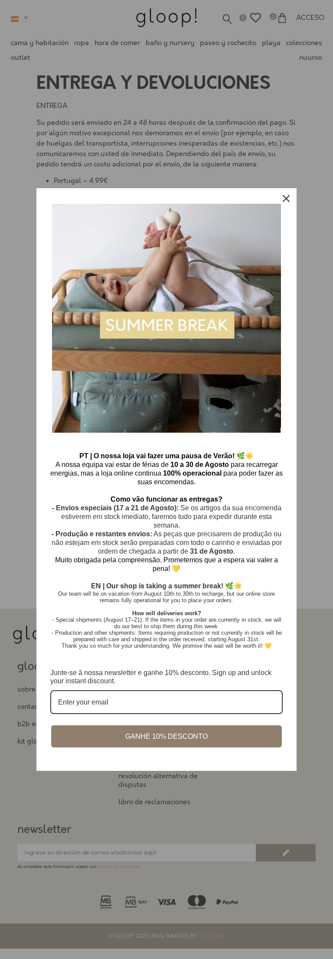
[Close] (286, 198)
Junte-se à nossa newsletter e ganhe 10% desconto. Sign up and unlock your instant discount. (160, 677)
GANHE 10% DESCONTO (166, 736)
